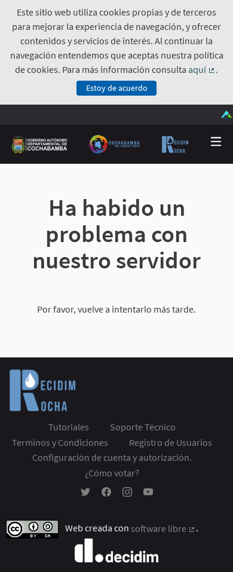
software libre (163, 528)
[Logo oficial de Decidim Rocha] (100, 144)
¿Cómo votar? (112, 473)
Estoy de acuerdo (117, 87)
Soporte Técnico (143, 427)
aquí (202, 69)
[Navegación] (216, 142)
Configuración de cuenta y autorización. (112, 457)
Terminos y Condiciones (60, 442)
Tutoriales (68, 427)
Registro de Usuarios (170, 442)
